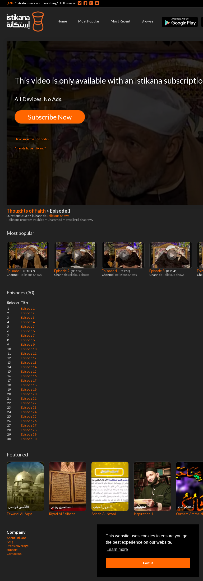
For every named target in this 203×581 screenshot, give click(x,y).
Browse (147, 21)
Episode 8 (28, 340)
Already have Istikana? (30, 148)
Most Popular (88, 21)
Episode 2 (62, 271)
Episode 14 (28, 367)
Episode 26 (28, 421)
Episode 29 (28, 434)
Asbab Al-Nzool (103, 514)
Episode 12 (28, 358)
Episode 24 (28, 412)
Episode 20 (28, 394)
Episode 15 (28, 371)
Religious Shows (58, 216)
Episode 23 (28, 407)
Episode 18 (28, 385)
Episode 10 (28, 349)
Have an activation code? (32, 139)
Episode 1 (15, 271)
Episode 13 (28, 362)
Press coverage (18, 546)
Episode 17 (28, 380)
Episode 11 (28, 353)
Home (62, 21)
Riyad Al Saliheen (62, 514)
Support (12, 550)
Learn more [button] (117, 549)
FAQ (10, 542)
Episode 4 (110, 271)
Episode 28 (28, 430)
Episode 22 (28, 403)
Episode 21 (28, 398)
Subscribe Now (50, 117)
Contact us (14, 554)
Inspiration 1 (143, 514)
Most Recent (120, 21)
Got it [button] (148, 563)
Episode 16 (28, 376)
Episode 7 (28, 335)
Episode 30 (28, 439)
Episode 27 (28, 425)
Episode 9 (28, 344)
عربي (10, 2)
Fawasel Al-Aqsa (20, 514)
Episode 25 (28, 416)
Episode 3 (157, 271)
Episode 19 (28, 389)
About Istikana (16, 538)
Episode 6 (28, 331)
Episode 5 (28, 326)
